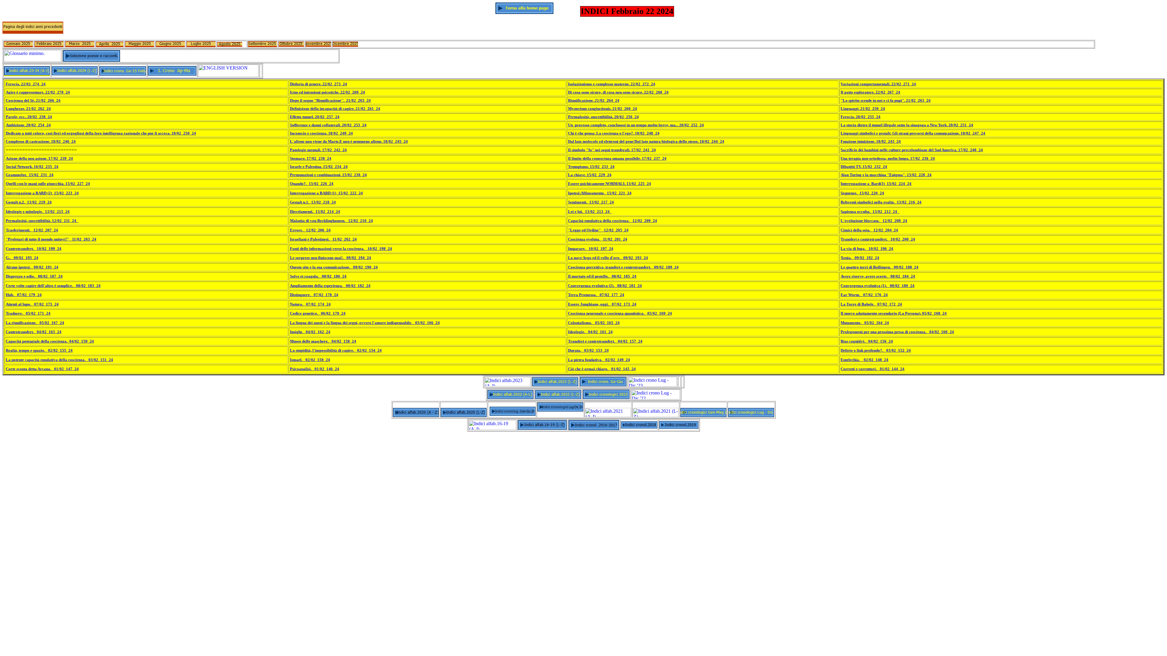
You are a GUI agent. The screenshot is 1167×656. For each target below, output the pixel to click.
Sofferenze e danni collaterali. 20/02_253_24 (328, 125)
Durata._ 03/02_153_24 (588, 350)
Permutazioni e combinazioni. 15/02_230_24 (328, 175)
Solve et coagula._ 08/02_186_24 (318, 276)
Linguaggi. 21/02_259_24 (863, 108)
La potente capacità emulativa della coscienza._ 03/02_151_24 (59, 359)
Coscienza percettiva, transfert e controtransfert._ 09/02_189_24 (623, 267)
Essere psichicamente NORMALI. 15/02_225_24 (609, 183)
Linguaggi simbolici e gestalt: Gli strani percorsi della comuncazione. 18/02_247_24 (913, 133)
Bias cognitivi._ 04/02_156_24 (867, 341)
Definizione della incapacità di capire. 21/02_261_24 (335, 108)
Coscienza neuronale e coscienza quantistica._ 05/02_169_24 (620, 313)
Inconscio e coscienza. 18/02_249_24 (321, 133)
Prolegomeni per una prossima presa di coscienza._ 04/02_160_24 (897, 332)
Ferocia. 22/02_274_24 (26, 84)
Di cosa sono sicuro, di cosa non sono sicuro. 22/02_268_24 (618, 92)
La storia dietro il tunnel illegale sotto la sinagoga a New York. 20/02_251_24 (907, 125)
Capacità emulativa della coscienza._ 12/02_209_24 (612, 220)
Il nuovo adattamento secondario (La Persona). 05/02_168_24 (894, 313)
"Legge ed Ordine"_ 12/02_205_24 (598, 230)
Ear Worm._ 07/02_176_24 (864, 294)
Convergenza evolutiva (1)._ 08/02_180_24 (877, 285)
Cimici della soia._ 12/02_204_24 (869, 230)
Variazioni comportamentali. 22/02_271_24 (878, 84)
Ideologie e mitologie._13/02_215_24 (38, 211)
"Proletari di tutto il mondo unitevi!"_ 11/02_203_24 (51, 239)
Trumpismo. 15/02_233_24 (591, 166)
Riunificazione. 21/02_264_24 (593, 100)
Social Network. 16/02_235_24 (32, 166)
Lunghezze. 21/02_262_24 (28, 108)
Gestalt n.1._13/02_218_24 (313, 202)
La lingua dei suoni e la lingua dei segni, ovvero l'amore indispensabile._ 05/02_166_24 (365, 322)
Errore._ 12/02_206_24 (310, 230)
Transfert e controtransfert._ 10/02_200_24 (878, 239)
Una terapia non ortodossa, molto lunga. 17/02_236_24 (888, 158)
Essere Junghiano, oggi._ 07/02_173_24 (602, 304)
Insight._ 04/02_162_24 (310, 332)
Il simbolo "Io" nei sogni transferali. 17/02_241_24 (612, 150)
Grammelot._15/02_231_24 (29, 175)
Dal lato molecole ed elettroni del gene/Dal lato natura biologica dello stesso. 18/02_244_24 (646, 141)
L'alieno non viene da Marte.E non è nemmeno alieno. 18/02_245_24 (349, 141)
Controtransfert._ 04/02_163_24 (33, 332)
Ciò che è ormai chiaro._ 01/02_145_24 (602, 369)
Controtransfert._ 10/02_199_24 (33, 248)
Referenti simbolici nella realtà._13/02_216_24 (881, 202)
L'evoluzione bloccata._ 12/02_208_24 (874, 220)
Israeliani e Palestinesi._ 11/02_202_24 (323, 239)
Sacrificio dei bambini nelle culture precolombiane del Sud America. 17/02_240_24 (912, 150)
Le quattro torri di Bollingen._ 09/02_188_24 (879, 267)
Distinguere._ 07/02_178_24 (314, 294)
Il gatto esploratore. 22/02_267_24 (870, 92)
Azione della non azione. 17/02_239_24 (39, 158)
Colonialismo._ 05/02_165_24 (594, 322)
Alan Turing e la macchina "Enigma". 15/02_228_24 (886, 175)
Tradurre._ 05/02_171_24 (28, 313)
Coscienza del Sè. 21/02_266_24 (33, 100)
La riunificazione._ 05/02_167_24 (35, 322)
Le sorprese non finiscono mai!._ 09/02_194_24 (330, 257)
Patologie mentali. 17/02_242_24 (318, 150)
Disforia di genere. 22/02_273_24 (318, 84)
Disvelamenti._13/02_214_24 (315, 211)
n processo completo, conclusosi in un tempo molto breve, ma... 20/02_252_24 (637, 125)
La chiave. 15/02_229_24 (589, 175)
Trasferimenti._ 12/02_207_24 (32, 230)
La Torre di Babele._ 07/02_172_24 (871, 304)
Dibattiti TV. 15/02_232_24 (864, 166)
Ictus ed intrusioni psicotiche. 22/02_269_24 (327, 92)
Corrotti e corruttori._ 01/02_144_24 (872, 369)
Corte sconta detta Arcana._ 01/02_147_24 (42, 369)
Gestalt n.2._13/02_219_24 (29, 202)
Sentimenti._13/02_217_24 (591, 202)
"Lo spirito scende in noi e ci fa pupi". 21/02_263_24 (886, 100)
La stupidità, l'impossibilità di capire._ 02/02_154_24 (336, 350)
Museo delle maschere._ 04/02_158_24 (323, 341)
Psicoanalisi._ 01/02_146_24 (314, 369)
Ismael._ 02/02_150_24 (310, 359)
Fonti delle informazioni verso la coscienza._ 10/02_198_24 (341, 248)
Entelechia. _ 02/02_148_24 (864, 359)
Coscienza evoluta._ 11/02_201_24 (597, 239)
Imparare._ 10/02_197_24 (590, 248)
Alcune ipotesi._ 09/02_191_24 (32, 267)
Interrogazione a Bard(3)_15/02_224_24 (876, 183)
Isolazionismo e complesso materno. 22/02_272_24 (611, 84)
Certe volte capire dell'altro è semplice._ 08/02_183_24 (53, 285)
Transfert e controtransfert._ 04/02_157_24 (605, 341)
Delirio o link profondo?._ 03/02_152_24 (876, 350)
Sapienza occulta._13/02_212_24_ (870, 211)
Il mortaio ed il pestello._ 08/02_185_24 (602, 276)
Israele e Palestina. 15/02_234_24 (319, 166)
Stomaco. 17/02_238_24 (310, 158)
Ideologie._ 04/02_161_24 (590, 332)
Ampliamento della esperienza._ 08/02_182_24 (330, 285)
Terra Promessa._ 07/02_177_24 (596, 294)
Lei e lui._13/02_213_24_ (590, 211)
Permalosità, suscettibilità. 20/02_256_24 (603, 116)
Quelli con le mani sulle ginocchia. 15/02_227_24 (48, 183)
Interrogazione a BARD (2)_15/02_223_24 (42, 193)
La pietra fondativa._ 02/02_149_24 (599, 359)
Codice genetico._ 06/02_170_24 (318, 313)
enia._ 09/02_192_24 (861, 257)
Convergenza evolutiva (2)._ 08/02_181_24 (605, 285)
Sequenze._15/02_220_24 (862, 193)
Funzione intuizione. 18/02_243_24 (871, 141)
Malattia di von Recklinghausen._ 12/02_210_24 (331, 220)
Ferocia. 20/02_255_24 (860, 116)
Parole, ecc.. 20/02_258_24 (29, 116)
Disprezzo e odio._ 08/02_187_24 (34, 276)
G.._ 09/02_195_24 (22, 257)
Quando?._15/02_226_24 (311, 183)
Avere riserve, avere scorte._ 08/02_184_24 (878, 276)
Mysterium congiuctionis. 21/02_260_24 (602, 108)
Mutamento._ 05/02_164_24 (865, 322)
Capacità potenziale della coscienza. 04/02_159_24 (50, 341)
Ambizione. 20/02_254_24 (28, 125)
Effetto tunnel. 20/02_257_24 (314, 116)
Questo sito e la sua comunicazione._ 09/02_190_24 (334, 267)
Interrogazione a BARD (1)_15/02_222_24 (326, 193)
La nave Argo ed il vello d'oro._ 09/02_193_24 (608, 257)
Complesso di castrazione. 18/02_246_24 (41, 141)
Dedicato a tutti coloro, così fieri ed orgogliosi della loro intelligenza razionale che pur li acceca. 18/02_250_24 (101, 133)
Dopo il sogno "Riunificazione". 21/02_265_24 (330, 100)
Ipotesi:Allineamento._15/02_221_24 (600, 193)
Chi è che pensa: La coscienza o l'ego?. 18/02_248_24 (613, 133)
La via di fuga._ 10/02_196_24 (867, 248)
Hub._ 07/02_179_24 (24, 294)
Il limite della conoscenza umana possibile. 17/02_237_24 (617, 158)
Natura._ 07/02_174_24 (310, 304)
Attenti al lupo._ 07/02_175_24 (32, 304)
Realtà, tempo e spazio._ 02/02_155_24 (39, 350)
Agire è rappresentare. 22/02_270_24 (38, 92)
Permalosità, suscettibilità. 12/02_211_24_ (42, 220)
